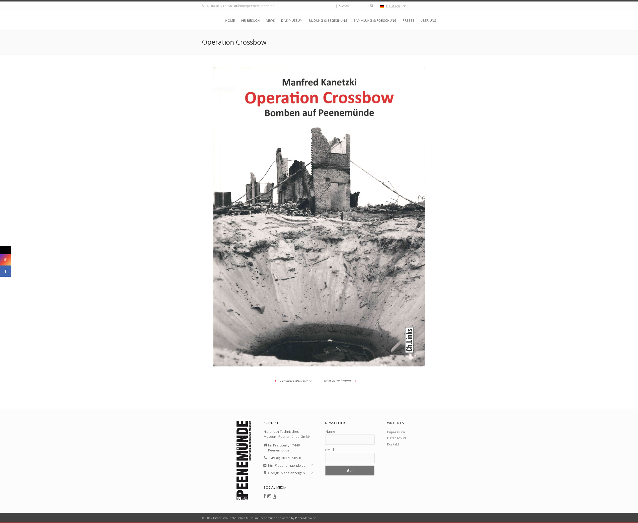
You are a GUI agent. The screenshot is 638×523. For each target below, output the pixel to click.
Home (230, 20)
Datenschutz (396, 438)
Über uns (428, 20)
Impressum (396, 432)
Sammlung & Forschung (375, 20)
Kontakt (393, 444)
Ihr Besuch (250, 20)
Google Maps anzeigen (286, 473)
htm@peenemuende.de (256, 5)
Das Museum (292, 20)
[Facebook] (265, 496)
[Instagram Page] (5, 259)
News (270, 20)
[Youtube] (275, 496)
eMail (329, 449)
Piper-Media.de (305, 518)
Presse (408, 20)
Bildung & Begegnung (328, 20)
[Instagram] (269, 496)
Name (330, 431)
